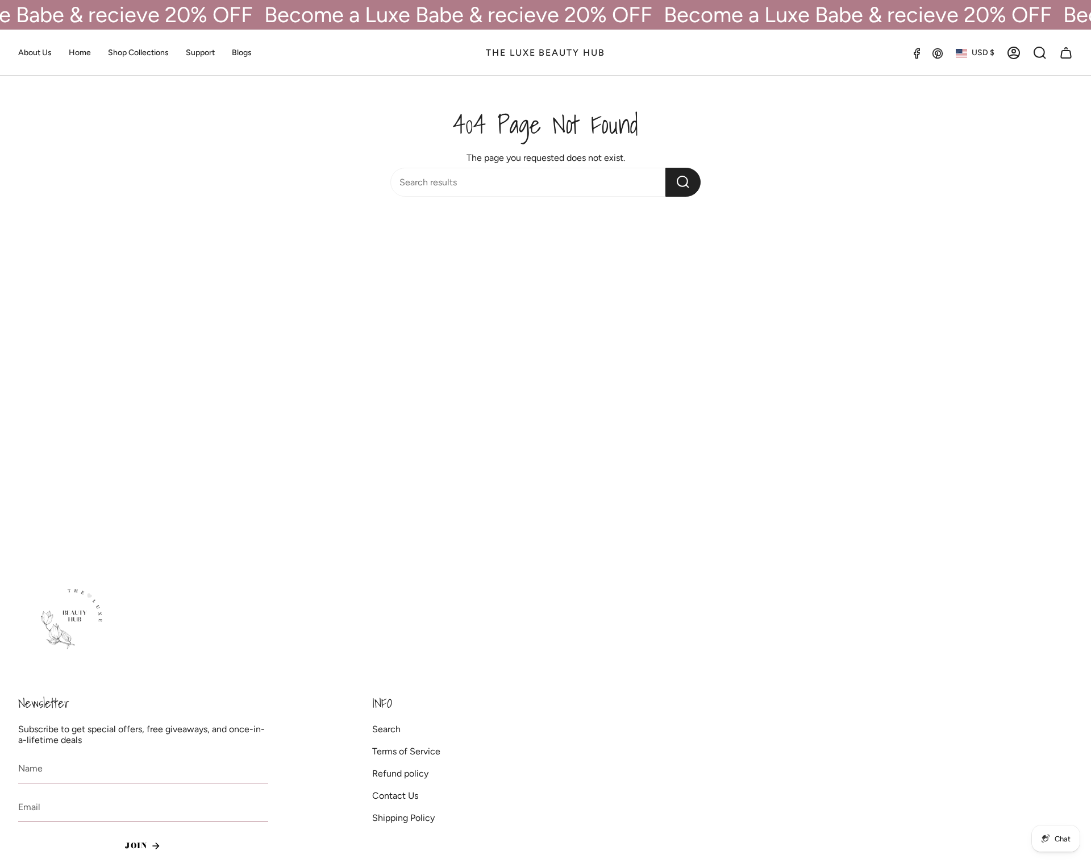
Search (386, 729)
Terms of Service (406, 751)
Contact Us (395, 795)
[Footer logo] (73, 619)
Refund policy (400, 773)
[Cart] (1066, 53)
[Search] (683, 182)
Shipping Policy (403, 817)
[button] (138, 53)
